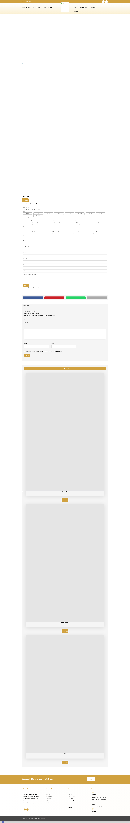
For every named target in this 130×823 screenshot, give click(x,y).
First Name (26, 240)
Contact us (71, 792)
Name (26, 343)
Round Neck (35, 222)
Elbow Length (55, 231)
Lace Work (36, 203)
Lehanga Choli (72, 800)
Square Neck (57, 222)
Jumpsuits (71, 807)
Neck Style (26, 217)
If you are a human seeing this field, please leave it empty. (36, 287)
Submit (27, 355)
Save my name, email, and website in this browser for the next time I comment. (44, 351)
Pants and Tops (72, 805)
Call (3, 822)
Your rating (27, 319)
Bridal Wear (48, 803)
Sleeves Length (26, 226)
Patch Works (49, 796)
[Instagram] (106, 1)
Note (24, 270)
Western (70, 794)
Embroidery (48, 794)
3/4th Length (35, 231)
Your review (27, 327)
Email (24, 252)
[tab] (65, 306)
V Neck (97, 222)
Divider (24, 236)
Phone (25, 258)
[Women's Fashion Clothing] (65, 7)
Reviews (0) (26, 305)
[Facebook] (103, 1)
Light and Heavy (49, 800)
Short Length (97, 231)
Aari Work (48, 792)
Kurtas (70, 803)
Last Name (26, 246)
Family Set (71, 798)
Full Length (76, 231)
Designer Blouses (29, 203)
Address (25, 264)
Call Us (26, 200)
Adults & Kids (72, 796)
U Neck (77, 222)
